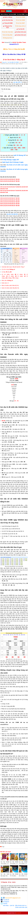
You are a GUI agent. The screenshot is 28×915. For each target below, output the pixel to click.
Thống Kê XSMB (8, 23)
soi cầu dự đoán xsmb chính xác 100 (11, 105)
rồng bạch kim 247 (22, 293)
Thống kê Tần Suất (8, 26)
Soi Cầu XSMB (21, 17)
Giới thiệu (6, 905)
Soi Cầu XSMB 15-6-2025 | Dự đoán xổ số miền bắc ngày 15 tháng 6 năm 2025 (5, 863)
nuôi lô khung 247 (19, 155)
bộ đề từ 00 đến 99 (12, 214)
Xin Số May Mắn (8, 35)
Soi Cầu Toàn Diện (8, 32)
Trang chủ (4, 62)
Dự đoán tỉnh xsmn (21, 32)
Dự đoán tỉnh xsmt (21, 35)
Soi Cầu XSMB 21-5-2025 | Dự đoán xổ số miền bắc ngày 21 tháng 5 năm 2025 (23, 863)
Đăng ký (3, 11)
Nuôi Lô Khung (4, 14)
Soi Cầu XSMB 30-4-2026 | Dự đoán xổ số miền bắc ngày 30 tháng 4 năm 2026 (23, 875)
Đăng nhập (8, 11)
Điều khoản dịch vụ (20, 905)
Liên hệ (12, 905)
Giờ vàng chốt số (21, 26)
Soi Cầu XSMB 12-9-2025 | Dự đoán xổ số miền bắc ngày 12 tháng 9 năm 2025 (14, 863)
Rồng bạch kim (8, 38)
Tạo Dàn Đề (21, 29)
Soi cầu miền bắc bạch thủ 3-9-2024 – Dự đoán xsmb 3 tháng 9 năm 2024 (5, 875)
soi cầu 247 (18, 913)
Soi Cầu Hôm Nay (8, 20)
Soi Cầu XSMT (21, 23)
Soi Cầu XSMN (21, 20)
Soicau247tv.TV (14, 44)
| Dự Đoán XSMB (12, 14)
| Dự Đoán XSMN (20, 14)
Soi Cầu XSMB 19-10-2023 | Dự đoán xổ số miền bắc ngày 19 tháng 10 (14, 875)
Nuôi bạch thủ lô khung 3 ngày (12, 162)
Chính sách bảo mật (21, 907)
